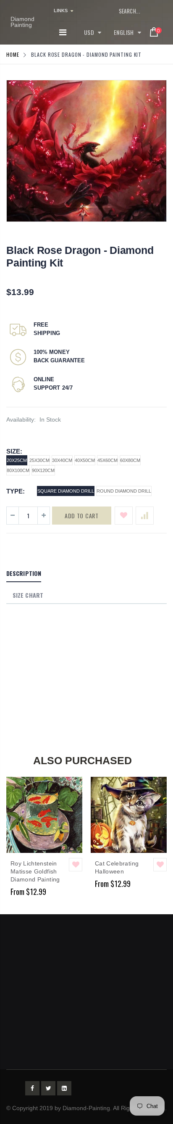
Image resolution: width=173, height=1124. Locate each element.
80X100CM (18, 470)
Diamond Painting (22, 22)
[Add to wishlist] (124, 516)
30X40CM (62, 460)
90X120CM (43, 470)
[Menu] (62, 32)
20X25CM (17, 460)
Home (12, 54)
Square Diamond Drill (65, 490)
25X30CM (39, 460)
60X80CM (130, 460)
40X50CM (85, 460)
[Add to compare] (145, 516)
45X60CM (107, 460)
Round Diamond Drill (124, 490)
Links (61, 10)
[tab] (23, 573)
